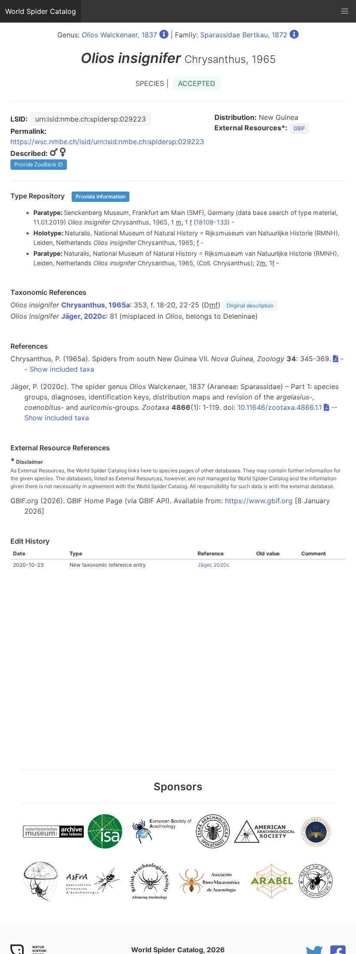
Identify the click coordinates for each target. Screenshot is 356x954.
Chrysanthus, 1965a (95, 304)
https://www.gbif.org (259, 500)
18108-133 (211, 222)
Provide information (100, 196)
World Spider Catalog (40, 11)
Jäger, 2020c (83, 316)
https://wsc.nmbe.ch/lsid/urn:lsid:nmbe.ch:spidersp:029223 (107, 141)
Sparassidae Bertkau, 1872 (243, 34)
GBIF (299, 128)
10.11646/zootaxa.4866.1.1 (279, 407)
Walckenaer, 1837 (119, 34)
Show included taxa (62, 369)
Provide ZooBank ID (38, 164)
